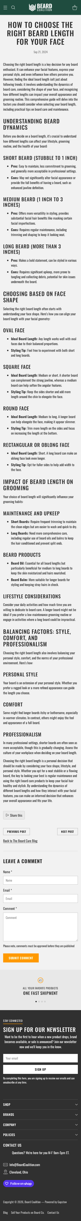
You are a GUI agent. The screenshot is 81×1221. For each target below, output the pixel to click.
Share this (16, 815)
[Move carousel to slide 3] (42, 1001)
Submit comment (21, 958)
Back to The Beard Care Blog (20, 840)
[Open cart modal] (75, 8)
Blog (5, 1212)
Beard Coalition (33, 1202)
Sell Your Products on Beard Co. (27, 1212)
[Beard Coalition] (40, 7)
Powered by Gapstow (56, 1202)
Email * (7, 890)
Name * (7, 871)
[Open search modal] (13, 8)
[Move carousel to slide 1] (36, 1001)
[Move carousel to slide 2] (39, 1001)
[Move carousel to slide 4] (45, 1001)
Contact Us (53, 1212)
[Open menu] (5, 8)
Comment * (10, 908)
